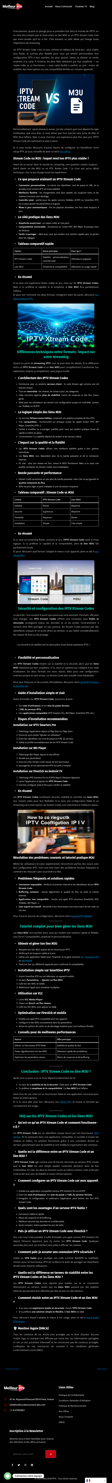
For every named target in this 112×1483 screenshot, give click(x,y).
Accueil (48, 6)
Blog (92, 6)
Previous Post (10, 1369)
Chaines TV (81, 6)
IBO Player (26, 960)
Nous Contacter (63, 6)
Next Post (103, 1369)
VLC (82, 957)
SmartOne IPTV (92, 957)
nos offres (65, 151)
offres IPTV (65, 1101)
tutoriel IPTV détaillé (81, 916)
